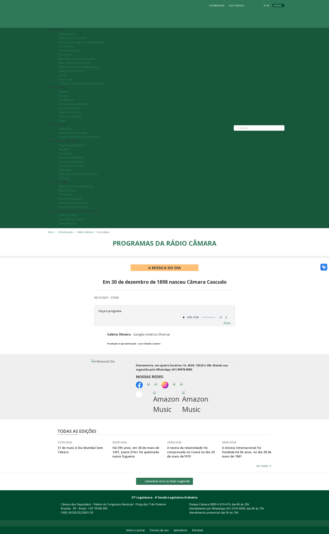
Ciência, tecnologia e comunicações (80, 42)
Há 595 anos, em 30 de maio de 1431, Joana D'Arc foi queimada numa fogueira (135, 452)
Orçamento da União (71, 166)
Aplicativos (180, 530)
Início (50, 232)
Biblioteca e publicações (73, 104)
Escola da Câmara (69, 108)
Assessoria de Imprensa (73, 203)
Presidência (65, 100)
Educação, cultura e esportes (76, 59)
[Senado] (258, 5)
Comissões (65, 153)
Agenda (63, 91)
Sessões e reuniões (70, 157)
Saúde (62, 75)
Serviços (63, 96)
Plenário (63, 149)
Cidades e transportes (72, 38)
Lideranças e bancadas (72, 133)
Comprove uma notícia (72, 207)
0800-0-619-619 (220, 504)
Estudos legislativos (71, 161)
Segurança (65, 79)
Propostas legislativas (72, 145)
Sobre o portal (135, 530)
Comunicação (65, 232)
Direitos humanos (69, 50)
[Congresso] (251, 5)
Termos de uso (159, 530)
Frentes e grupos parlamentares (79, 137)
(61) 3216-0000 (235, 508)
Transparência (67, 215)
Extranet (197, 530)
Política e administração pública (78, 67)
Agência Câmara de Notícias (76, 186)
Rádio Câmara (67, 190)
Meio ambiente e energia (74, 63)
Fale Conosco (236, 5)
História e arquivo (69, 116)
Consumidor (66, 46)
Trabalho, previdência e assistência (80, 83)
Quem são (64, 129)
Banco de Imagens (70, 199)
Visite (61, 120)
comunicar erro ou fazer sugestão (167, 481)
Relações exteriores (70, 71)
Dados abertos (67, 223)
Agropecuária (67, 34)
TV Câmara (65, 194)
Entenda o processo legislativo (78, 174)
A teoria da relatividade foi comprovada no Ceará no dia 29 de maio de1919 (191, 452)
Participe (64, 178)
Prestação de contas (71, 219)
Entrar (277, 5)
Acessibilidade (216, 5)
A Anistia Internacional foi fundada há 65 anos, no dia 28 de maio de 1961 (246, 452)
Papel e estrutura (69, 112)
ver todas (263, 466)
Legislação (65, 170)
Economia (64, 54)
